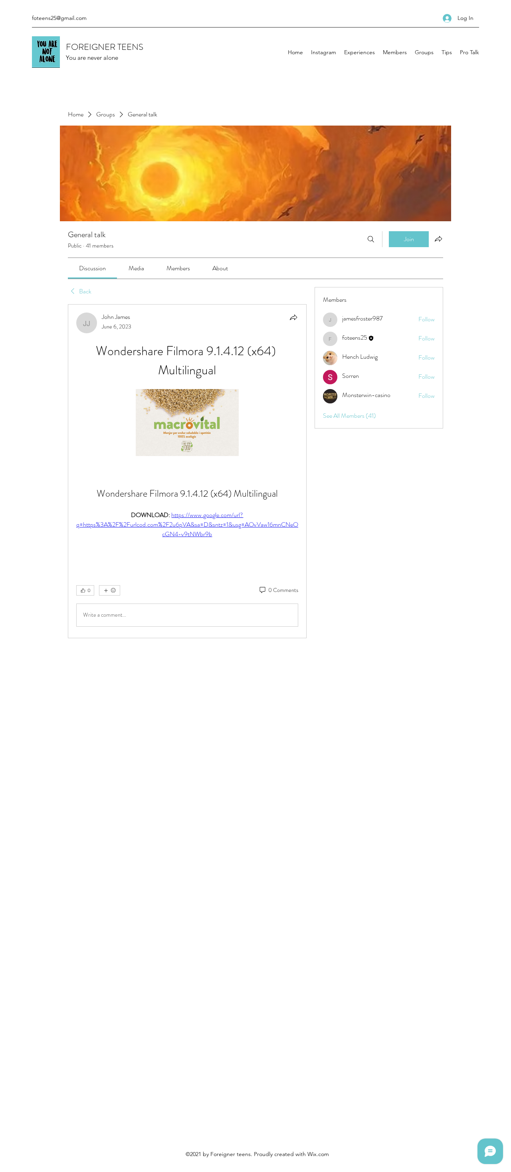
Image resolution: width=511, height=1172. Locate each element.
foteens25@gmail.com (59, 18)
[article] (187, 471)
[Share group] (438, 239)
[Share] (293, 317)
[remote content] (187, 423)
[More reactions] (109, 590)
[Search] (371, 239)
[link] (92, 268)
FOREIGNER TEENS (104, 47)
